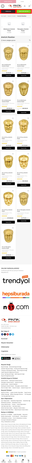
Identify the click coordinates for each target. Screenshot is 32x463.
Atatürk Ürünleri (12, 16)
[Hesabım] (24, 6)
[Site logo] (15, 6)
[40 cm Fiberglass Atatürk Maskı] (8, 236)
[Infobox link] (5, 364)
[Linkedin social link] (10, 334)
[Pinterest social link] (7, 334)
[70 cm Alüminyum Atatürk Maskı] (23, 89)
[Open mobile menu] (2, 6)
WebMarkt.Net (12, 452)
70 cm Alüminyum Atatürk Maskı (21, 100)
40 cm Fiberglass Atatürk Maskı (6, 247)
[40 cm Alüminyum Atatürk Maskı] (23, 53)
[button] (2, 27)
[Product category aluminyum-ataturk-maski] (9, 27)
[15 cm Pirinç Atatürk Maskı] (8, 126)
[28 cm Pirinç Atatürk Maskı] (23, 126)
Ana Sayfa (3, 16)
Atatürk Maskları (5, 67)
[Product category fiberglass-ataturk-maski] (22, 27)
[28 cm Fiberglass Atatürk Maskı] (23, 199)
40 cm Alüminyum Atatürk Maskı (21, 65)
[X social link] (5, 334)
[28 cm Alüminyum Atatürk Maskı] (8, 53)
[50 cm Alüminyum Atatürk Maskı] (8, 89)
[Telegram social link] (13, 334)
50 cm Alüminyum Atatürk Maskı (6, 100)
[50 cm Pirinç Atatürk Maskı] (23, 162)
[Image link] (10, 320)
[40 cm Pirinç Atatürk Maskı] (8, 162)
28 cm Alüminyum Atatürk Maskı (6, 65)
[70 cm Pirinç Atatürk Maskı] (8, 199)
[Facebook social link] (2, 334)
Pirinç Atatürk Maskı (7, 141)
